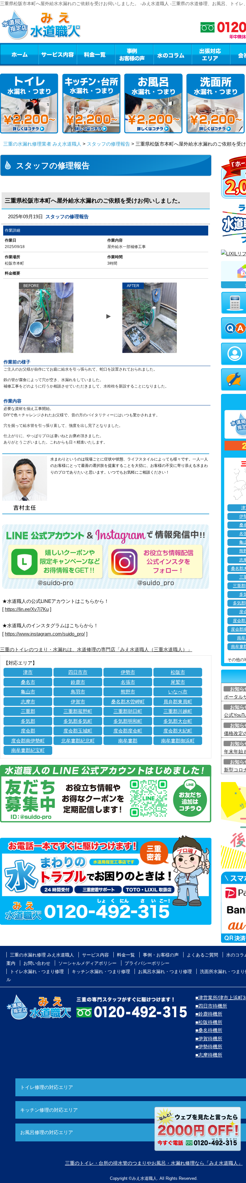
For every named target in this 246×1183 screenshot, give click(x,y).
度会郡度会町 (127, 730)
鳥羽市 (78, 691)
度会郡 (28, 730)
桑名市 (28, 682)
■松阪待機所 (208, 1022)
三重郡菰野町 (77, 711)
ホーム (19, 54)
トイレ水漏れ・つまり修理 (37, 971)
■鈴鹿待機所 (208, 1014)
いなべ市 (177, 691)
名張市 (128, 682)
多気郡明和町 (127, 721)
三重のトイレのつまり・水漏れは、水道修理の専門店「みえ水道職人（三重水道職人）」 (96, 649)
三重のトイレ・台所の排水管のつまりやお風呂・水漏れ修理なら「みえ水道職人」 (154, 1163)
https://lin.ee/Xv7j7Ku (27, 609)
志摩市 (28, 701)
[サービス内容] (45, 54)
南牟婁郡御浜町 (178, 740)
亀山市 (28, 691)
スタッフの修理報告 (108, 144)
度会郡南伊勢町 (28, 740)
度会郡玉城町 (77, 730)
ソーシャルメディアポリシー (87, 963)
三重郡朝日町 (127, 711)
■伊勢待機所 (208, 1046)
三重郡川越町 (177, 711)
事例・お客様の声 (134, 54)
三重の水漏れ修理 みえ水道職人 (42, 954)
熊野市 (128, 691)
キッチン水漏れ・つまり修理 (101, 971)
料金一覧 (96, 54)
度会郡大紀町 (177, 730)
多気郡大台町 (177, 721)
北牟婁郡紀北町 (78, 740)
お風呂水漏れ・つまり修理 (165, 971)
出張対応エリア (211, 54)
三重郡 (28, 711)
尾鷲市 (178, 682)
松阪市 (178, 672)
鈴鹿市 (78, 682)
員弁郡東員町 (177, 701)
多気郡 (28, 721)
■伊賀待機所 (208, 1038)
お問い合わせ (36, 963)
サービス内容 (57, 54)
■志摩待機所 (208, 1055)
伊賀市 (78, 701)
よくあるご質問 (202, 954)
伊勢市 (128, 672)
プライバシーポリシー (147, 963)
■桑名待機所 (208, 1030)
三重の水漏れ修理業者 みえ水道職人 (42, 144)
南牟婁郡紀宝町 (28, 750)
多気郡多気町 (77, 721)
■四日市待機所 (211, 1006)
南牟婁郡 (127, 740)
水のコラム (172, 54)
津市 (28, 672)
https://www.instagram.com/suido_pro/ (45, 633)
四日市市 (77, 672)
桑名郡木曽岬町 (128, 701)
